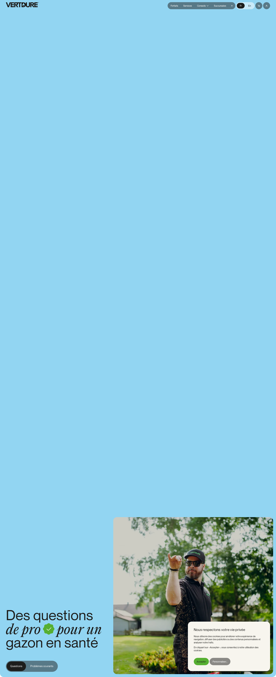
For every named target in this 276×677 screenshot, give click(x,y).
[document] (229, 646)
